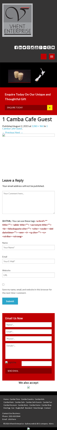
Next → (19, 132)
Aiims (51, 423)
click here (12, 419)
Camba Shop (46, 405)
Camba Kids (39, 399)
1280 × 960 (38, 126)
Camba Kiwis (8, 402)
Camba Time (15, 399)
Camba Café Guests (34, 402)
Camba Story (23, 405)
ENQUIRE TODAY (15, 107)
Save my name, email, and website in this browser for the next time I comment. (27, 291)
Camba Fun (47, 402)
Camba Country (27, 399)
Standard (28, 408)
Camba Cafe (20, 402)
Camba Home (34, 405)
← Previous (8, 132)
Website (6, 270)
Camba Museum (10, 405)
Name (5, 242)
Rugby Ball (20, 408)
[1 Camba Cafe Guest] (28, 152)
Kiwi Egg (6, 408)
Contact (47, 408)
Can (12, 408)
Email (4, 256)
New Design (38, 408)
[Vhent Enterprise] (17, 19)
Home (6, 399)
